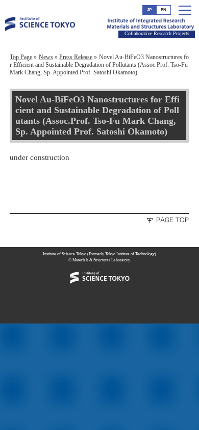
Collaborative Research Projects (157, 33)
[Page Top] (162, 221)
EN (163, 10)
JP (149, 10)
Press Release (75, 57)
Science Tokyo (40, 37)
